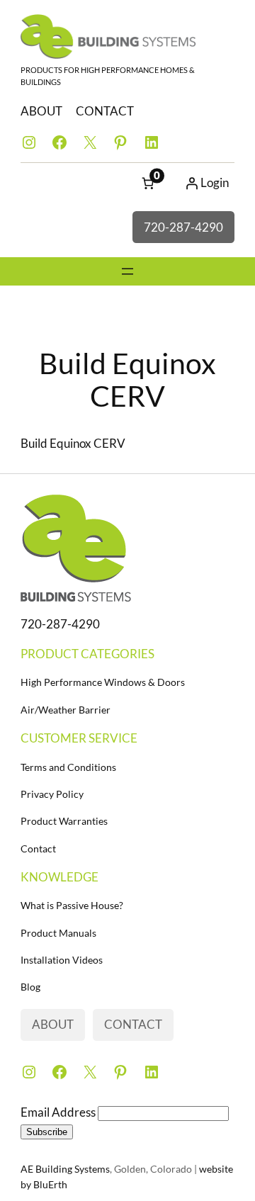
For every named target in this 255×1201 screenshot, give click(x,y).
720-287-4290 (183, 227)
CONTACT (105, 110)
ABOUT (41, 110)
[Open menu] (127, 271)
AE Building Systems (65, 1169)
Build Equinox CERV (73, 443)
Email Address (59, 1112)
